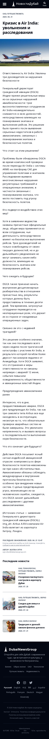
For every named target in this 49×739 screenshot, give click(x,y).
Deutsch (30, 692)
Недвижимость (33, 671)
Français (21, 692)
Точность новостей (32, 718)
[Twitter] (30, 682)
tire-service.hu (25, 732)
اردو (34, 687)
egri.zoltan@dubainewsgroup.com (14, 552)
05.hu (12, 731)
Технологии (39, 666)
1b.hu (33, 731)
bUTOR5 (6, 731)
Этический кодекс (17, 718)
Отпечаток (15, 712)
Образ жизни (20, 666)
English (17, 687)
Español (41, 687)
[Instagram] (24, 682)
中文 (24, 687)
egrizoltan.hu (41, 731)
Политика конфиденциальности (32, 712)
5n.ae (17, 731)
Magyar (39, 692)
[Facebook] (18, 682)
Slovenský (24, 697)
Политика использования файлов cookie (24, 715)
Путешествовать (16, 671)
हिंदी (29, 687)
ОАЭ (29, 666)
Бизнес (8, 666)
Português (10, 692)
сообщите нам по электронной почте (16, 545)
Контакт (7, 712)
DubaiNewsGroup (23, 649)
